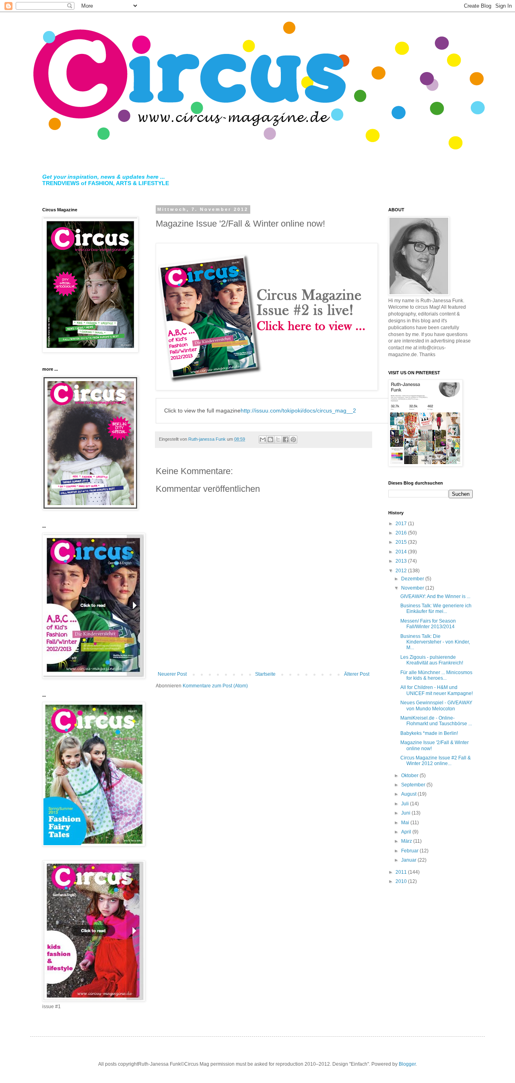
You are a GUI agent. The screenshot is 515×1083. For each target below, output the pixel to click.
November (413, 588)
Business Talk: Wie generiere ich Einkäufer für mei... (436, 608)
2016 (402, 533)
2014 (402, 552)
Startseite (265, 674)
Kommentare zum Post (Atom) (215, 686)
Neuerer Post (172, 674)
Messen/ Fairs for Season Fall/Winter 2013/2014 (428, 623)
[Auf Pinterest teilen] (293, 439)
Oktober (410, 775)
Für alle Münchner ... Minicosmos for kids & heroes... (436, 675)
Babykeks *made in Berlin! (429, 733)
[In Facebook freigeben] (286, 439)
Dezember (413, 579)
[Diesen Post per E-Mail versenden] (263, 439)
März (407, 841)
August (409, 794)
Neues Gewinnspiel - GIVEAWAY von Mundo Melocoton (436, 705)
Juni (406, 813)
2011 (402, 872)
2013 (402, 561)
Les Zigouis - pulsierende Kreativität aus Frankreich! (431, 660)
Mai (405, 822)
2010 (402, 881)
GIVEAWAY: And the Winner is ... (435, 596)
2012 (402, 570)
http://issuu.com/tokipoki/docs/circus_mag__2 (298, 410)
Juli (405, 804)
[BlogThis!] (270, 439)
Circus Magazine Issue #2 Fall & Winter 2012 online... (435, 760)
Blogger (407, 1064)
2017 (402, 523)
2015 (402, 542)
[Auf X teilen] (278, 439)
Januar (409, 860)
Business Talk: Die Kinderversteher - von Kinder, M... (435, 642)
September (413, 785)
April (406, 832)
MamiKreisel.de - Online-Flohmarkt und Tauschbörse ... (436, 720)
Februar (410, 851)
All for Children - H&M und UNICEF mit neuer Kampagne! (436, 690)
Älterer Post (356, 674)
